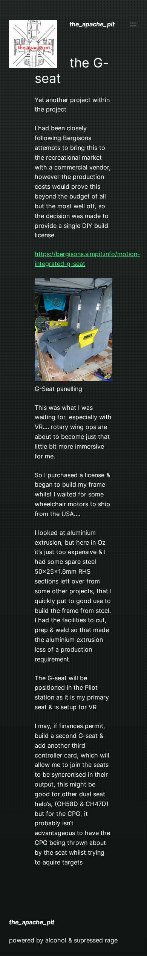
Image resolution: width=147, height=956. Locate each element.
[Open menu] (133, 24)
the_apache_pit (92, 24)
